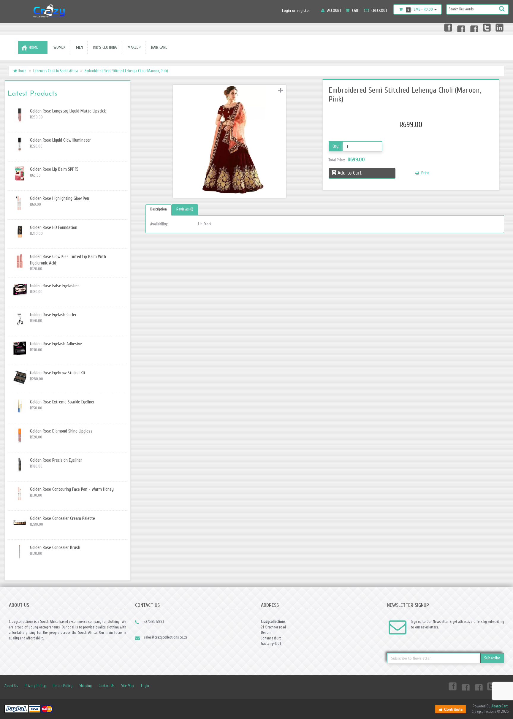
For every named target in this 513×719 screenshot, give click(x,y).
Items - (420, 9)
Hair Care (158, 47)
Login (145, 685)
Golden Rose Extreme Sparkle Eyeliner (62, 402)
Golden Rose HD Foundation (53, 227)
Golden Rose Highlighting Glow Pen (59, 198)
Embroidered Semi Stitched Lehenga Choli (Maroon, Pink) (126, 71)
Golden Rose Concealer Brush (55, 547)
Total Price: (347, 159)
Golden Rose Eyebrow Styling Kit (58, 373)
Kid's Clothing (104, 47)
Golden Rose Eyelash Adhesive (56, 343)
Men (78, 47)
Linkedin (499, 27)
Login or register (296, 10)
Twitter (486, 27)
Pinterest (473, 27)
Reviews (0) (184, 209)
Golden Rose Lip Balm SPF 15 (54, 169)
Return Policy (62, 685)
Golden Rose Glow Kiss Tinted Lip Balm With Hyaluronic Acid (68, 259)
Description (158, 209)
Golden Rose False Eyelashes (55, 285)
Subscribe (492, 658)
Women (58, 47)
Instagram (460, 27)
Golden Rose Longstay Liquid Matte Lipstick (68, 111)
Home (33, 47)
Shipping (85, 685)
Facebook (447, 27)
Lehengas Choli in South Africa (55, 71)
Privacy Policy (35, 685)
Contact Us (106, 685)
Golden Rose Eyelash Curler (53, 314)
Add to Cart (350, 173)
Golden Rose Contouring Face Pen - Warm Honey (72, 489)
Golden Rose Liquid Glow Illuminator (60, 140)
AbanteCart (499, 706)
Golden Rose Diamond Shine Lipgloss (61, 431)
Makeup (133, 47)
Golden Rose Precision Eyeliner (56, 460)
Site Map (127, 685)
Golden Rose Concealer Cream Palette (62, 518)
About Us (11, 685)
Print (424, 172)
